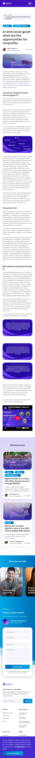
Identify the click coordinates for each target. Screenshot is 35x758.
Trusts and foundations (22, 717)
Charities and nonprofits (23, 713)
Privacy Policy (11, 673)
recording (7, 400)
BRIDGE (19, 472)
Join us (5, 721)
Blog (5, 15)
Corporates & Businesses (23, 726)
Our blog (5, 735)
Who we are (6, 715)
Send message (17, 667)
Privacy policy (23, 735)
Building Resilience (12, 475)
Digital (10, 15)
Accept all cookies (13, 753)
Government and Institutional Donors (25, 721)
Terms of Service (20, 673)
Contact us (6, 718)
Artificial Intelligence (21, 26)
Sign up (27, 701)
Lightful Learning (8, 713)
